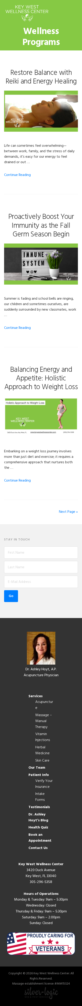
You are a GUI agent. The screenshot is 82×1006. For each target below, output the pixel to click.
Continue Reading (17, 175)
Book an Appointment (39, 838)
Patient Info (38, 775)
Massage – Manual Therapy (43, 721)
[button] (75, 13)
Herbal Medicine (42, 750)
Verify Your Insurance (44, 784)
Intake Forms (40, 797)
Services (35, 696)
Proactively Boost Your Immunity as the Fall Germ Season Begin (41, 225)
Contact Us (38, 848)
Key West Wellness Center (27, 13)
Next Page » (68, 512)
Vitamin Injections (42, 737)
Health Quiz (38, 827)
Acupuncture (44, 705)
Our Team (36, 768)
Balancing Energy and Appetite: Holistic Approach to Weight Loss (41, 378)
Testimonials (39, 807)
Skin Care (42, 761)
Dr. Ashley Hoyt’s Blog (38, 817)
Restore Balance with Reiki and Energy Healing (41, 77)
